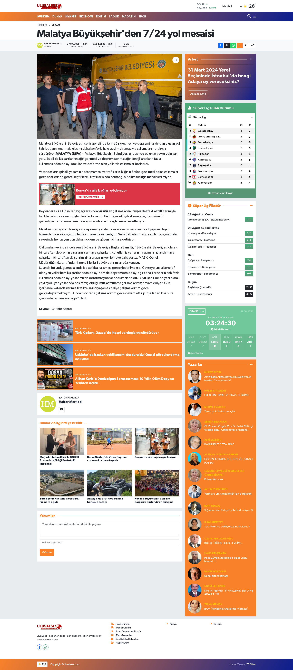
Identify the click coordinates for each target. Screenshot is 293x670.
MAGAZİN (129, 16)
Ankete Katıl (198, 94)
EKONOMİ (86, 16)
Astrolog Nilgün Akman (221, 454)
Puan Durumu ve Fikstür (128, 631)
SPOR (142, 16)
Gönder (47, 552)
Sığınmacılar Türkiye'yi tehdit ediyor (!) (228, 510)
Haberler (42, 25)
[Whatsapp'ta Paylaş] (233, 45)
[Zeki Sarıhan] (194, 442)
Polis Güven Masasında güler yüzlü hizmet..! (225, 559)
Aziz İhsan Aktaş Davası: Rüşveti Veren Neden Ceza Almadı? (227, 379)
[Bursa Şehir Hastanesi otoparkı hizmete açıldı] (62, 483)
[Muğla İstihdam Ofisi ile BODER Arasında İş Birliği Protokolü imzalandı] (62, 441)
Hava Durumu (123, 624)
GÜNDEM (43, 16)
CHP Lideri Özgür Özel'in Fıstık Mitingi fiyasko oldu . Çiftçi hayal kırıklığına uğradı (228, 428)
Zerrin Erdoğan (215, 422)
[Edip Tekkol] (194, 508)
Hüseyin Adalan (215, 390)
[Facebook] (39, 647)
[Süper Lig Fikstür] (251, 205)
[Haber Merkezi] (48, 404)
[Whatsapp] (45, 647)
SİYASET (70, 16)
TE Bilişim (251, 664)
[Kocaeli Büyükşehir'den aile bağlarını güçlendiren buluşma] (157, 483)
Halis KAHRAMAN (215, 553)
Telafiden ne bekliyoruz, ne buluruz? (227, 526)
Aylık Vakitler (196, 353)
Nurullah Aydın (214, 586)
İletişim (218, 624)
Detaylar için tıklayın (220, 193)
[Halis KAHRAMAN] (194, 557)
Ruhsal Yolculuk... (214, 479)
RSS (43, 664)
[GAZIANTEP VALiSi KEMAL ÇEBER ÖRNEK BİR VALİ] (194, 475)
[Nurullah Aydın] (194, 590)
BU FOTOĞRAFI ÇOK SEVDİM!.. (223, 543)
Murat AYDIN (212, 372)
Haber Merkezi (70, 402)
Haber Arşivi (122, 643)
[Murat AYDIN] (194, 376)
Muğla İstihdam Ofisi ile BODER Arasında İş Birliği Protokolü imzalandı (59, 460)
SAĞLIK (114, 16)
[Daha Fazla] (240, 45)
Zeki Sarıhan (212, 440)
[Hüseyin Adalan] (194, 393)
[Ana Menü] (254, 16)
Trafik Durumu (123, 627)
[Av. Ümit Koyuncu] (194, 491)
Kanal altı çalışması (216, 576)
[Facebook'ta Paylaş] (220, 45)
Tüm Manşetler (124, 635)
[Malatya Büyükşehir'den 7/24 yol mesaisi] (109, 96)
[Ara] (249, 16)
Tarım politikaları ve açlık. (220, 411)
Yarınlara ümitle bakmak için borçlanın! (228, 493)
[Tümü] (251, 59)
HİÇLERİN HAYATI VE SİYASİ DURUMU (226, 395)
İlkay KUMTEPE (213, 522)
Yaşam (56, 25)
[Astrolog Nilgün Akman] (194, 458)
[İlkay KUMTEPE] (194, 524)
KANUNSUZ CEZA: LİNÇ (219, 444)
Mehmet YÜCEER (214, 407)
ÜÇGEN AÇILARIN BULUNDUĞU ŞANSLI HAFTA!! (228, 461)
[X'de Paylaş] (227, 45)
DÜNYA (57, 16)
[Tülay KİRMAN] (194, 606)
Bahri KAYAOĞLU (215, 571)
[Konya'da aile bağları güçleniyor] (157, 441)
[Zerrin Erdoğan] (194, 425)
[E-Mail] (61, 409)
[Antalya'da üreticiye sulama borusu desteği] (109, 483)
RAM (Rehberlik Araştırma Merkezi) (226, 608)
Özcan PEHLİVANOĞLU (218, 538)
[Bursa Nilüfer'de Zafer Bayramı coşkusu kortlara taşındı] (109, 441)
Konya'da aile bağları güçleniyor (155, 457)
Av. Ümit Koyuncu (215, 489)
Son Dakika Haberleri (127, 639)
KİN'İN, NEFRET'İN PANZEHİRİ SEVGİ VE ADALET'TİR (228, 592)
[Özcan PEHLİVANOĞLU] (194, 540)
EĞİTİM (101, 16)
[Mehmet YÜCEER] (194, 409)
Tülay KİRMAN (213, 604)
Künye (173, 624)
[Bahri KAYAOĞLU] (194, 573)
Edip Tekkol (212, 506)
